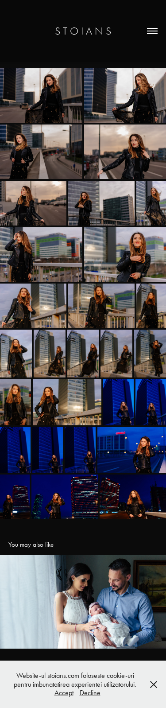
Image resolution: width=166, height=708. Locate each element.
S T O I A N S (83, 31)
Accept (63, 693)
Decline (90, 693)
